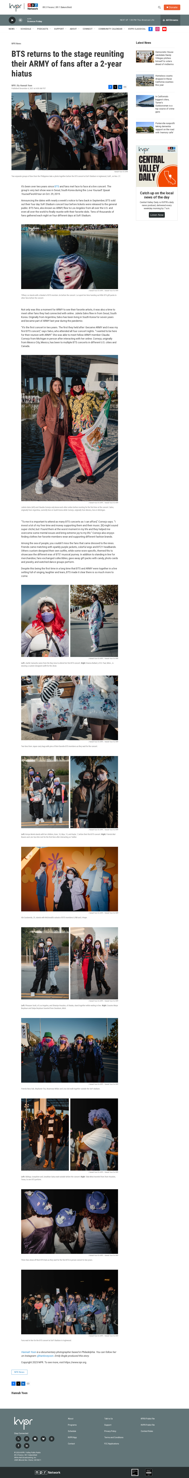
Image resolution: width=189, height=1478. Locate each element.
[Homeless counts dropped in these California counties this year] (145, 80)
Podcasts (42, 29)
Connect (88, 29)
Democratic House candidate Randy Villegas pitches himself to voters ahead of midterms (164, 58)
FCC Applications (111, 1444)
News (12, 29)
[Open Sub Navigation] (17, 29)
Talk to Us (108, 1419)
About (73, 29)
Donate (173, 7)
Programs (72, 1425)
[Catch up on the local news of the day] (156, 166)
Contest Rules (147, 1431)
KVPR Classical (137, 29)
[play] (12, 20)
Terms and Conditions (113, 1437)
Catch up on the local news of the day (157, 195)
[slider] (24, 20)
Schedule (26, 29)
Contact (71, 1444)
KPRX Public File (148, 1419)
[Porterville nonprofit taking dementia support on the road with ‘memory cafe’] (145, 128)
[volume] (20, 20)
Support (59, 29)
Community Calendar (110, 29)
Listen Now (156, 215)
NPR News (16, 43)
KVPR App (72, 1437)
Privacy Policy (110, 1431)
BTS (57, 186)
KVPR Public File (148, 1425)
